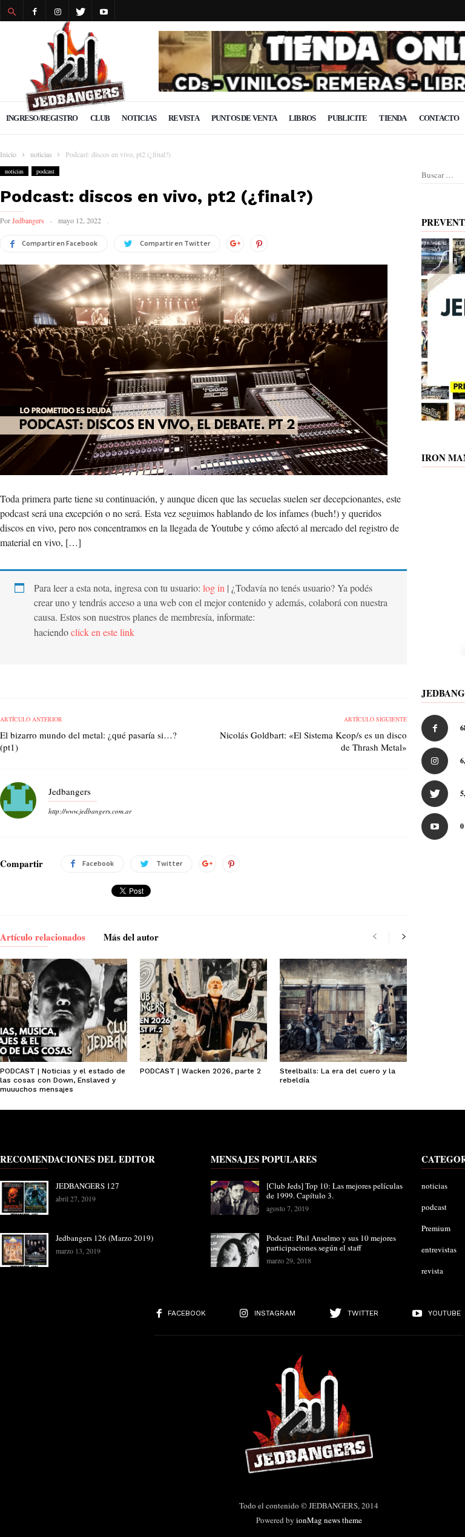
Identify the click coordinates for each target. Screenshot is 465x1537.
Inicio (8, 154)
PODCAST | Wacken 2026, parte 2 (200, 1071)
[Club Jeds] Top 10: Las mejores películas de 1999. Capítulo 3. (334, 1190)
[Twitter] (80, 10)
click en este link (102, 632)
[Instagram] (57, 10)
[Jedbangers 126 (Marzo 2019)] (24, 1250)
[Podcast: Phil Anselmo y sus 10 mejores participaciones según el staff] (235, 1250)
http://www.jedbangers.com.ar (89, 811)
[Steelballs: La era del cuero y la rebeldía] (343, 1010)
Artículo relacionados (42, 938)
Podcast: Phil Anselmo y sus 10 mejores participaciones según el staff (331, 1242)
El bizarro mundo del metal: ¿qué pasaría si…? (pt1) (88, 741)
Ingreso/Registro (42, 118)
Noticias (139, 118)
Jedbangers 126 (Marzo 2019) (104, 1237)
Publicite (347, 118)
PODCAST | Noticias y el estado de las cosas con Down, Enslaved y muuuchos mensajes (62, 1080)
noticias (14, 171)
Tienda (392, 118)
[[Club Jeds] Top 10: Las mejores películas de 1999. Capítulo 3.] (235, 1198)
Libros (302, 118)
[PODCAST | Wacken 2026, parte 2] (203, 1010)
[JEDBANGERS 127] (24, 1198)
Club (100, 118)
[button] (11, 11)
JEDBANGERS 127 (87, 1185)
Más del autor (131, 938)
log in (214, 587)
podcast (45, 171)
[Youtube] (103, 10)
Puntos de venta (244, 118)
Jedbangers (28, 220)
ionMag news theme (329, 1520)
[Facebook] (34, 10)
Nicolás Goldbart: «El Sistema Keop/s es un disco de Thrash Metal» (313, 741)
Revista (183, 118)
